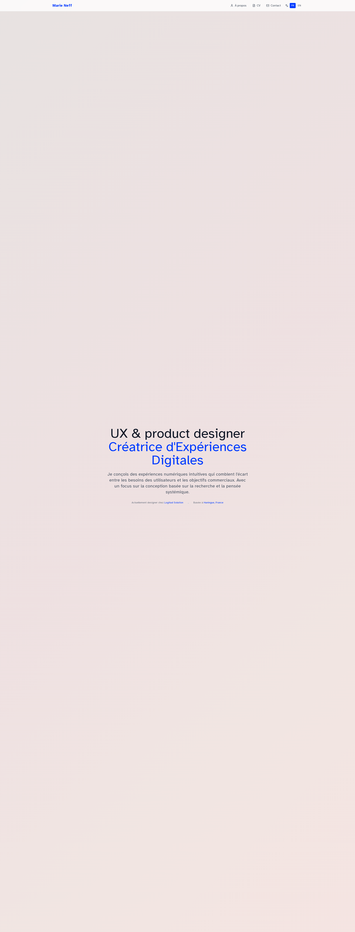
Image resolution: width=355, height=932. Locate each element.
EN (299, 5)
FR (292, 5)
